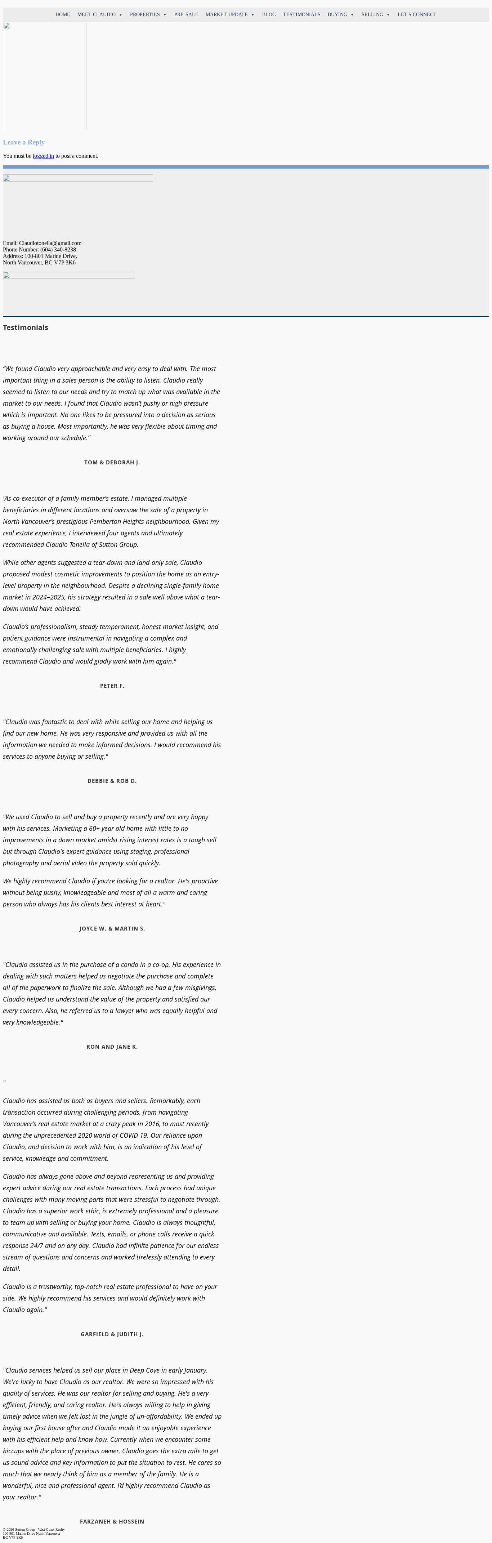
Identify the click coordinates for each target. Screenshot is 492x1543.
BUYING (337, 14)
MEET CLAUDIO (96, 14)
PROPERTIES (145, 14)
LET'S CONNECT (417, 14)
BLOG (269, 14)
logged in (43, 156)
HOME (62, 14)
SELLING (372, 14)
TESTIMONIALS (302, 14)
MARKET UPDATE (227, 14)
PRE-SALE (186, 14)
